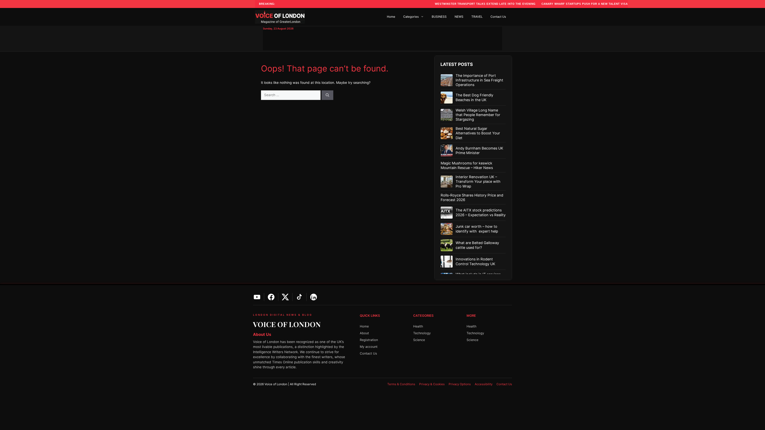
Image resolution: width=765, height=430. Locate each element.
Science (419, 340)
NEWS (459, 17)
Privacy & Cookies (432, 384)
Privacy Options (460, 384)
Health (418, 326)
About (364, 333)
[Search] (327, 95)
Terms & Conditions (401, 384)
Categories (411, 17)
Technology (422, 333)
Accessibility (483, 384)
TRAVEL (477, 17)
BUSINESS (439, 17)
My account (369, 347)
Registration (369, 340)
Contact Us (498, 17)
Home (391, 17)
